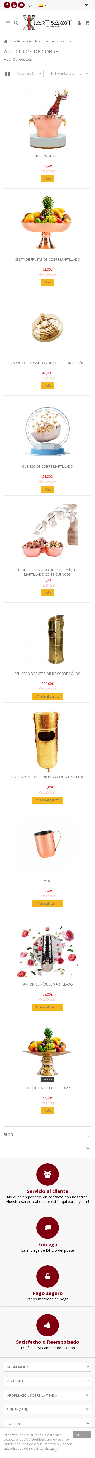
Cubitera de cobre (48, 155)
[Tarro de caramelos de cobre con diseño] (47, 326)
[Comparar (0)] (86, 6)
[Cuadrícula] (7, 74)
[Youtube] (14, 5)
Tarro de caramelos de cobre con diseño (47, 363)
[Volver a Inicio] (5, 41)
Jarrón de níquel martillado (47, 984)
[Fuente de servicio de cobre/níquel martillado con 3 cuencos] (47, 534)
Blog (8, 1134)
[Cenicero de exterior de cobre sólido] (47, 637)
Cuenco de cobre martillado (47, 466)
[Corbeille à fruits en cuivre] (47, 1051)
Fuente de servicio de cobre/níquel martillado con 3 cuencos (47, 572)
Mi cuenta (15, 1381)
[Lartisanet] (47, 23)
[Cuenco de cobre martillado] (47, 430)
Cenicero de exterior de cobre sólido (47, 673)
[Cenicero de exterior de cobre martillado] (47, 741)
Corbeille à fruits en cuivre (47, 1087)
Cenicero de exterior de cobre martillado (47, 777)
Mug (47, 880)
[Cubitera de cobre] (47, 119)
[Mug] (47, 844)
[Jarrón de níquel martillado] (47, 948)
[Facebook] (7, 5)
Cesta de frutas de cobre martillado (47, 259)
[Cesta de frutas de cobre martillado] (47, 223)
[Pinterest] (21, 5)
